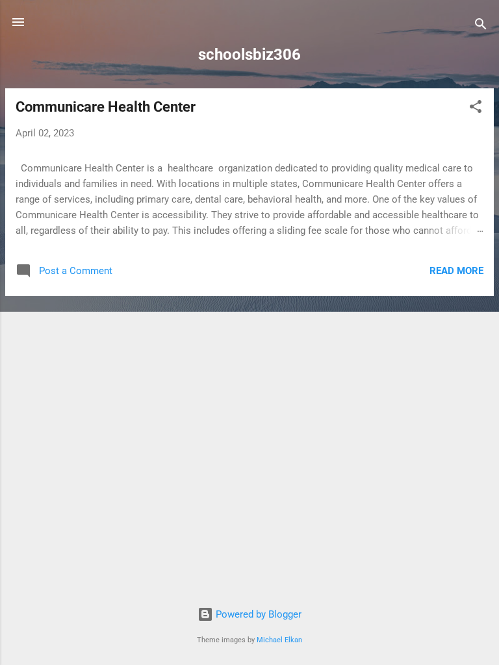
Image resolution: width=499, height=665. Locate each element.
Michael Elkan (279, 640)
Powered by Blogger (257, 614)
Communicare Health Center (106, 107)
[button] (475, 109)
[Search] (481, 26)
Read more (456, 271)
